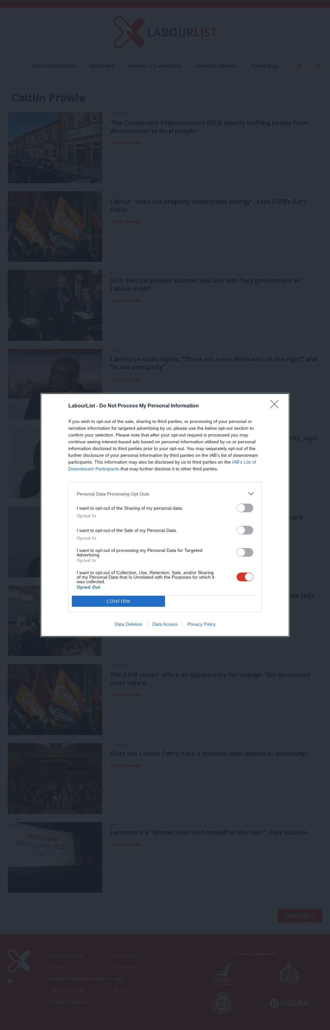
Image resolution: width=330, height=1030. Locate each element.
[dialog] (165, 515)
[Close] (276, 406)
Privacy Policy (202, 624)
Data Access (165, 624)
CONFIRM (119, 601)
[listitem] (165, 493)
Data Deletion (128, 624)
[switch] (245, 508)
